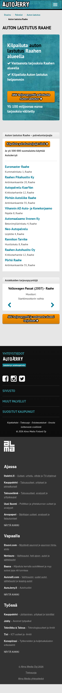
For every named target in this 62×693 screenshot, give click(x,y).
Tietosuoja (25, 422)
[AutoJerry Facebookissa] (6, 380)
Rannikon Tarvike (16, 239)
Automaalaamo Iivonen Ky (22, 219)
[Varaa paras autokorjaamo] (12, 358)
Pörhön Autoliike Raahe (20, 198)
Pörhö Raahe (13, 260)
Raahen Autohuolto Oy (20, 250)
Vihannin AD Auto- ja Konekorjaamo (28, 208)
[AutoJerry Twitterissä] (23, 380)
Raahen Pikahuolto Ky (19, 177)
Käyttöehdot (13, 422)
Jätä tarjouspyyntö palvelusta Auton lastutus (31, 97)
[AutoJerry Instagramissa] (14, 380)
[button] (9, 306)
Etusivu (7, 14)
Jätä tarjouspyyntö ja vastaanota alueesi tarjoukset (31, 318)
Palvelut (19, 14)
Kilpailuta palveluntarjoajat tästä (26, 144)
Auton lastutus (33, 14)
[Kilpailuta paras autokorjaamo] (15, 4)
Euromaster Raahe (17, 167)
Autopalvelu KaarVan (19, 187)
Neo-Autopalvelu (16, 229)
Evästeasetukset (39, 422)
